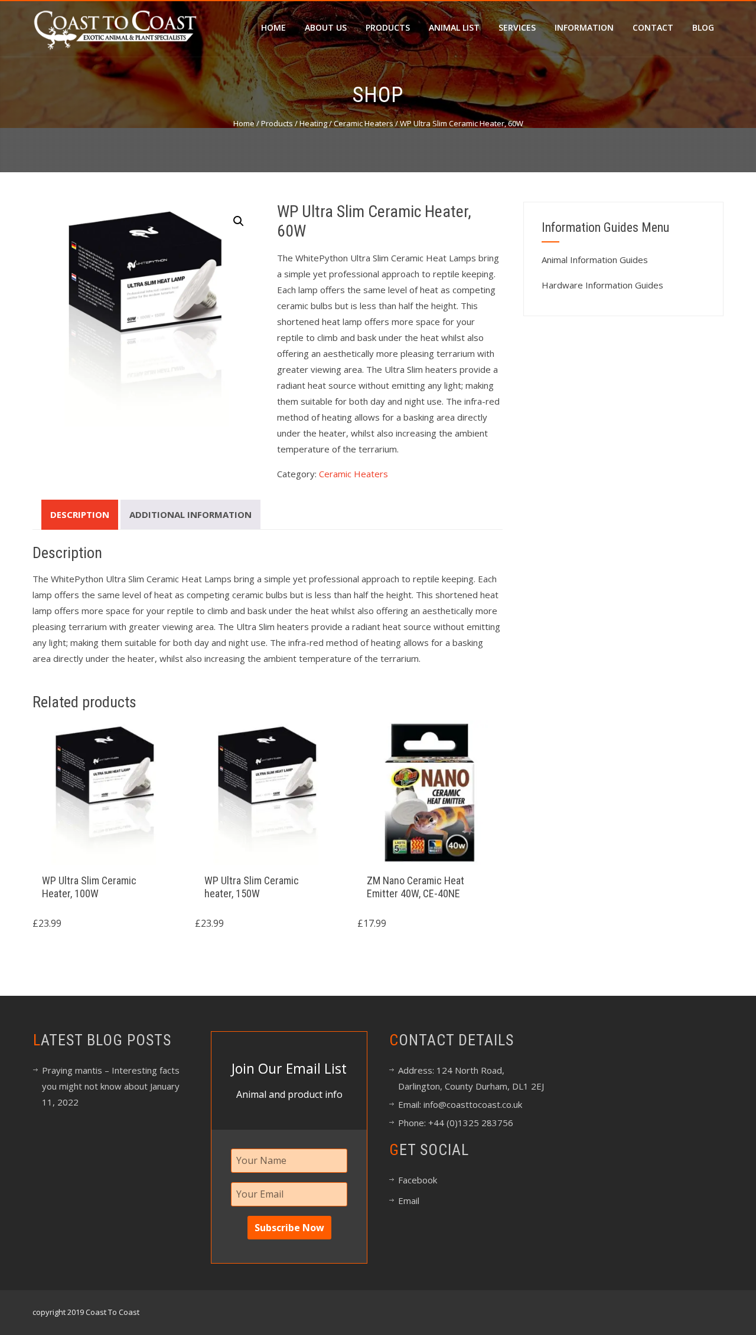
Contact (653, 27)
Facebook (417, 1180)
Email (408, 1200)
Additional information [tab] (190, 514)
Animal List (454, 27)
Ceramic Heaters (363, 123)
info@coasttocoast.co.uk (471, 1104)
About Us (326, 27)
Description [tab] (79, 514)
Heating (313, 123)
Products (388, 27)
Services (517, 27)
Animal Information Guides (595, 259)
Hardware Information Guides (602, 285)
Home (273, 27)
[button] (238, 221)
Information (584, 27)
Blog (703, 27)
